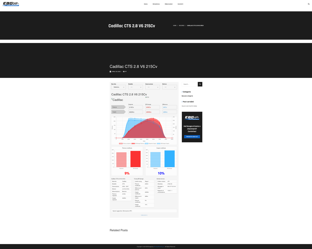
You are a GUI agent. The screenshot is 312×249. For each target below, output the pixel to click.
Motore (164, 84)
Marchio (113, 84)
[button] (309, 4)
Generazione (149, 84)
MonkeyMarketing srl (159, 246)
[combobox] (118, 87)
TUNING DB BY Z (144, 215)
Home (174, 25)
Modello (130, 84)
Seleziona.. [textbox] (116, 87)
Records (181, 25)
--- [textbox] (131, 87)
